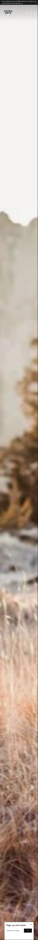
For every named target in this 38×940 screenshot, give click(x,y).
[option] (19, 470)
